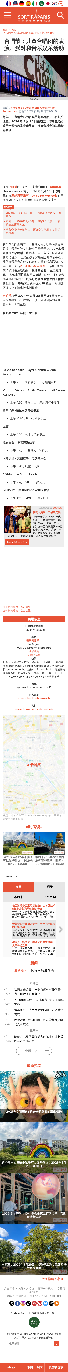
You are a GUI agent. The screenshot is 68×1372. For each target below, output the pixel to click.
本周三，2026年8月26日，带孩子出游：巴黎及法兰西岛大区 (33, 222)
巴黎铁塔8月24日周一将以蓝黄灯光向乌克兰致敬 (38, 1022)
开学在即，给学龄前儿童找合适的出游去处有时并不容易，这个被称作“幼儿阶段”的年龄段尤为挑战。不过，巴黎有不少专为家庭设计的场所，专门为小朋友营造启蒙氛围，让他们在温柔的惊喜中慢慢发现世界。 (33, 918)
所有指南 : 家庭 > (53, 1279)
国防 (12, 815)
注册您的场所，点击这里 (17, 607)
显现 (9, 1296)
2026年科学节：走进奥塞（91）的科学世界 (39, 1002)
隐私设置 (35, 1296)
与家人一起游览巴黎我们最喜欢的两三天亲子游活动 (33, 943)
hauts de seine (34, 815)
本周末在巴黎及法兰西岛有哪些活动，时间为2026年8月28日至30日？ (49, 860)
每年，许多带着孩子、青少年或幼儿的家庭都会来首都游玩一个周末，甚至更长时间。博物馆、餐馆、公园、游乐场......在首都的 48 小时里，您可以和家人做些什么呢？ (34, 953)
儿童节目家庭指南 (13, 819)
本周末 (18, 897)
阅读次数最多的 (42, 970)
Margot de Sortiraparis (25, 108)
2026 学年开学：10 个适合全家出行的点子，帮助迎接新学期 (34, 1215)
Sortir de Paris (52, 1296)
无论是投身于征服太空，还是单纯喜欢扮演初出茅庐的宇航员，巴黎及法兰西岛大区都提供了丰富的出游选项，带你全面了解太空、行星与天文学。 (33, 934)
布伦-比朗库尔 (53, 815)
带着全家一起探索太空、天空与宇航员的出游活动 (33, 925)
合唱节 (13, 187)
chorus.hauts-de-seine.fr (34, 698)
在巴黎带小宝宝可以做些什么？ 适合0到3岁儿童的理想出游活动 (33, 907)
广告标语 (9, 1288)
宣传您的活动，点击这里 (17, 610)
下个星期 (50, 897)
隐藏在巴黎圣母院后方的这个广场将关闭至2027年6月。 (38, 1039)
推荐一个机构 (45, 1288)
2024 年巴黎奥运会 (32, 266)
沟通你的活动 (26, 1288)
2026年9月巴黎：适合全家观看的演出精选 (34, 1112)
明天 (50, 887)
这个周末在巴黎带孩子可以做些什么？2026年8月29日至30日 (18, 860)
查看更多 (31, 1051)
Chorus (55, 187)
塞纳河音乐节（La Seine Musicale (34, 196)
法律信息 (21, 1296)
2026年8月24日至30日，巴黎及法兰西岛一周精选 (33, 214)
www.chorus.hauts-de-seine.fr (34, 709)
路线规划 (34, 651)
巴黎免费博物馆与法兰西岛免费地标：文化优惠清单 (33, 231)
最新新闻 (20, 970)
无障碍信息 (34, 655)
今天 (18, 887)
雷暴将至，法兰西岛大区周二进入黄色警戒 (38, 1012)
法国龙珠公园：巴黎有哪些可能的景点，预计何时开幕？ (37, 992)
